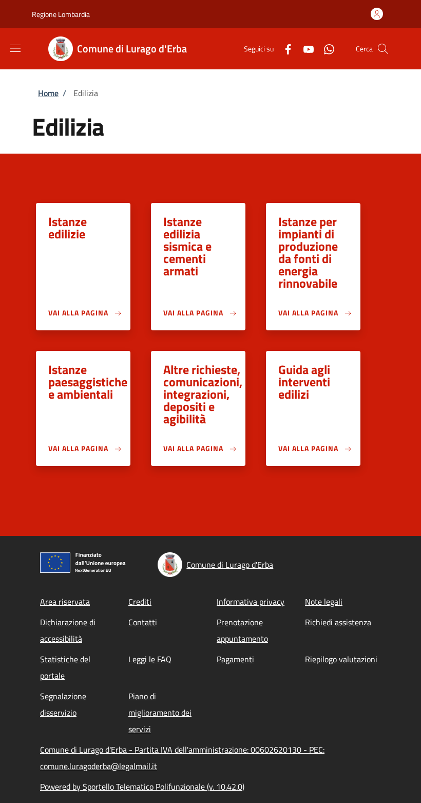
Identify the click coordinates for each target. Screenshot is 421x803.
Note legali (323, 601)
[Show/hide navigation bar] (15, 48)
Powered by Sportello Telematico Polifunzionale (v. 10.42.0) (142, 786)
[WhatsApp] (325, 48)
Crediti (139, 601)
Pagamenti (235, 659)
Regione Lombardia (61, 14)
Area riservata (65, 601)
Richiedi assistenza (338, 622)
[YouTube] (304, 48)
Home (48, 93)
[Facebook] (284, 48)
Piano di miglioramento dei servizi (160, 712)
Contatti (142, 622)
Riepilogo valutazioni (341, 659)
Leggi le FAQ (149, 659)
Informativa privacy (250, 601)
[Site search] (383, 49)
